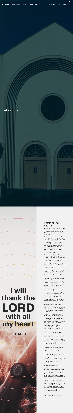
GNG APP (59, 4)
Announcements (33, 4)
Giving (70, 4)
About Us (7, 4)
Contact (65, 4)
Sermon (13, 4)
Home (2, 4)
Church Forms (52, 4)
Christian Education (21, 4)
